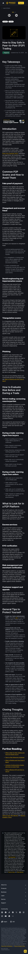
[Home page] (10, 3)
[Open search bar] (16, 3)
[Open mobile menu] (26, 3)
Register (21, 3)
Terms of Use (11, 872)
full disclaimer (12, 857)
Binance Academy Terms (19, 946)
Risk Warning (20, 872)
